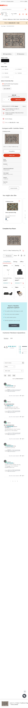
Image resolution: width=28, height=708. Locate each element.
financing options (10, 1)
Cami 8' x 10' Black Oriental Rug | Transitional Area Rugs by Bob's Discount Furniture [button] (14, 434)
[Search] (25, 9)
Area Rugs (3, 26)
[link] (14, 704)
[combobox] (9, 366)
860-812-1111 (12, 122)
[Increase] (8, 99)
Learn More (14, 325)
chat (18, 122)
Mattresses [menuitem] (10, 19)
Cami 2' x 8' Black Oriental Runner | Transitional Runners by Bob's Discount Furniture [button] (14, 390)
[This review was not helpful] (22, 395)
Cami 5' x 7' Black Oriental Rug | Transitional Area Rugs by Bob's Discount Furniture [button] (14, 411)
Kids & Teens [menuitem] (16, 19)
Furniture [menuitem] (5, 19)
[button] (18, 22)
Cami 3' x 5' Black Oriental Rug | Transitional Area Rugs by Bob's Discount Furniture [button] (14, 470)
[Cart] (26, 14)
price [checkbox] (9, 375)
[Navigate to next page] (17, 481)
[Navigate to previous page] (10, 481)
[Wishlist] (23, 14)
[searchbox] (13, 363)
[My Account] (19, 14)
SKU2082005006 (10, 26)
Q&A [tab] (11, 338)
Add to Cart (12, 155)
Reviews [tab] (6, 338)
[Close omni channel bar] (26, 23)
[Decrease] (4, 99)
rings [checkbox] (14, 375)
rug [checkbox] (5, 375)
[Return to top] (25, 691)
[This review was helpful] (20, 395)
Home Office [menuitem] (23, 19)
